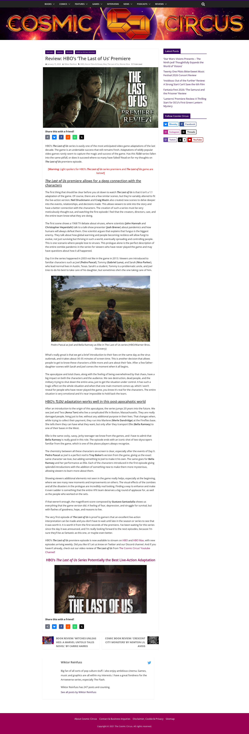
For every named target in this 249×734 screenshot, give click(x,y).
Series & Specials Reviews (85, 52)
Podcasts (142, 4)
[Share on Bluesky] (54, 137)
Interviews (113, 4)
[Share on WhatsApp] (74, 137)
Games (95, 4)
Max (105, 64)
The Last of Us (113, 64)
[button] (53, 4)
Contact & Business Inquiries (114, 718)
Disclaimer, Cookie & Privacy (148, 718)
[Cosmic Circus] (124, 9)
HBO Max (138, 540)
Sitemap (170, 718)
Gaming (60, 52)
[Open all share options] (47, 137)
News (126, 4)
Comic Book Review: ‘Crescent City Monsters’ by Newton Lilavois (125, 642)
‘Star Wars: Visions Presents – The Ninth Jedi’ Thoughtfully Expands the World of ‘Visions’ (183, 62)
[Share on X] (81, 137)
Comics (63, 4)
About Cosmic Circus (85, 718)
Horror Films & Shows (93, 64)
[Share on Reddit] (68, 137)
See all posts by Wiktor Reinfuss (78, 692)
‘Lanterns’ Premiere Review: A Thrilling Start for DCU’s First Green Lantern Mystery (184, 102)
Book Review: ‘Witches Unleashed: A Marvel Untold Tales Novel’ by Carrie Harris (76, 642)
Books (48, 4)
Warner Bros (125, 64)
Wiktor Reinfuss (70, 64)
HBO (82, 64)
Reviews (159, 4)
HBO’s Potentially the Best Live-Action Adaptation (100, 560)
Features (80, 4)
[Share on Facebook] (61, 137)
